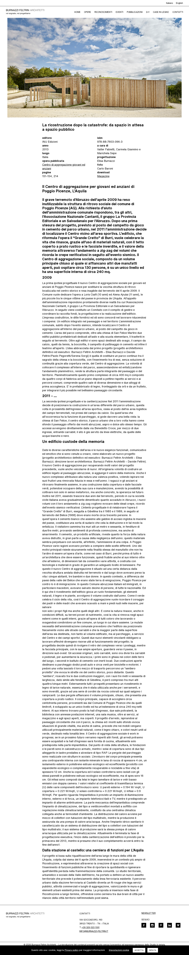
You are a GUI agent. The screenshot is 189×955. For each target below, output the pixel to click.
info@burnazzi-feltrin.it (93, 931)
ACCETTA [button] (139, 950)
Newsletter (148, 913)
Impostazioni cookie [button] (119, 950)
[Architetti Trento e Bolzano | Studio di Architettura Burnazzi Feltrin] (25, 12)
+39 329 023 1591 (91, 927)
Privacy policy (72, 950)
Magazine (103, 176)
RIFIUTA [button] (152, 950)
